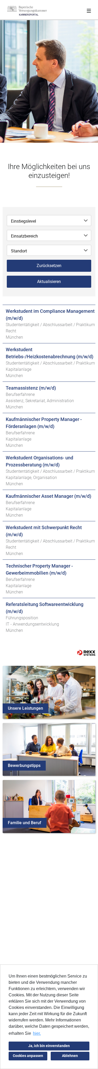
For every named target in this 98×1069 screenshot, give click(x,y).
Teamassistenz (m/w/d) (31, 388)
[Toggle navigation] (89, 10)
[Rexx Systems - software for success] (86, 652)
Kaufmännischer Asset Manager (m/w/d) (48, 496)
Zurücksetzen (49, 265)
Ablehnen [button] (70, 1056)
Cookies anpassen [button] (28, 1056)
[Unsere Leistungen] (49, 691)
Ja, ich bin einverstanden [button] (49, 1046)
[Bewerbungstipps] (49, 749)
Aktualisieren (49, 281)
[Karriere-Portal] (27, 10)
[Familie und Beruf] (49, 806)
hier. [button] (37, 1033)
